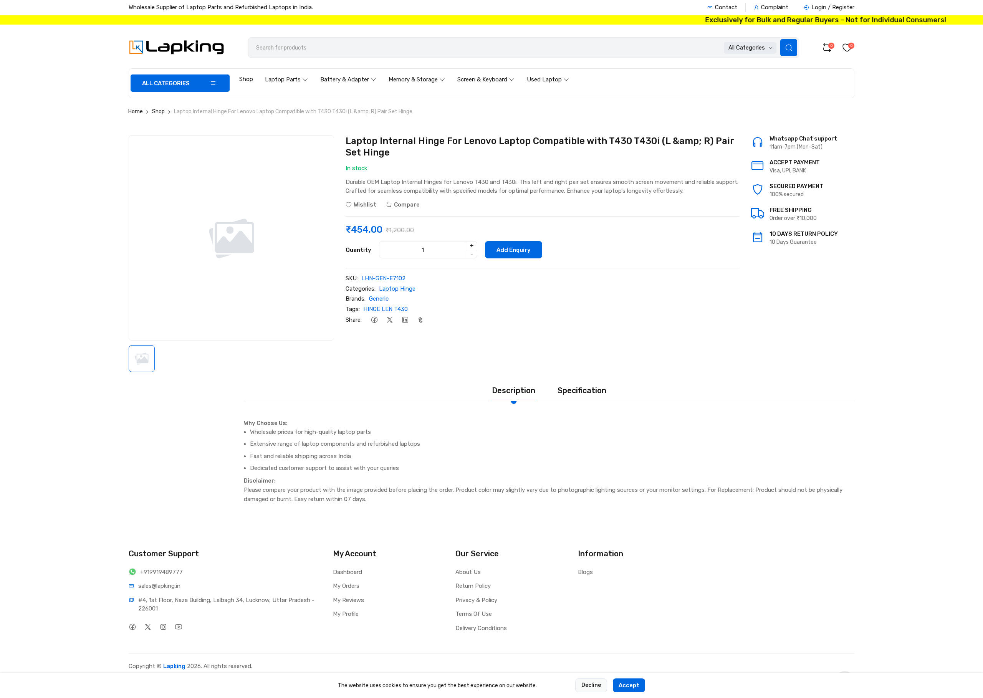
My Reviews (348, 600)
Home (135, 111)
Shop (246, 79)
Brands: (356, 298)
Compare (407, 204)
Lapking (174, 666)
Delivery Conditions (481, 628)
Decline (591, 685)
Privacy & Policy (476, 600)
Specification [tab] (582, 390)
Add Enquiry (513, 249)
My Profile (346, 613)
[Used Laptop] (548, 72)
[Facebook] (374, 319)
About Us (468, 572)
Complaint (774, 7)
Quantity (358, 249)
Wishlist (365, 204)
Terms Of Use (473, 613)
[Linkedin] (405, 319)
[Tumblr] (420, 319)
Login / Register (832, 7)
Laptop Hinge (397, 288)
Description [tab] (513, 390)
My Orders (346, 585)
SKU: (352, 278)
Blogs (585, 572)
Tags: (353, 309)
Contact (726, 7)
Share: (354, 319)
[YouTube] (178, 627)
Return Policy (473, 585)
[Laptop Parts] (286, 72)
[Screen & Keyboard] (486, 72)
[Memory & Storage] (416, 72)
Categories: (361, 288)
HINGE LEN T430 (385, 309)
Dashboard (347, 572)
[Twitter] (389, 319)
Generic (379, 298)
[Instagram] (163, 627)
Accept (629, 685)
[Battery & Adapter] (348, 72)
